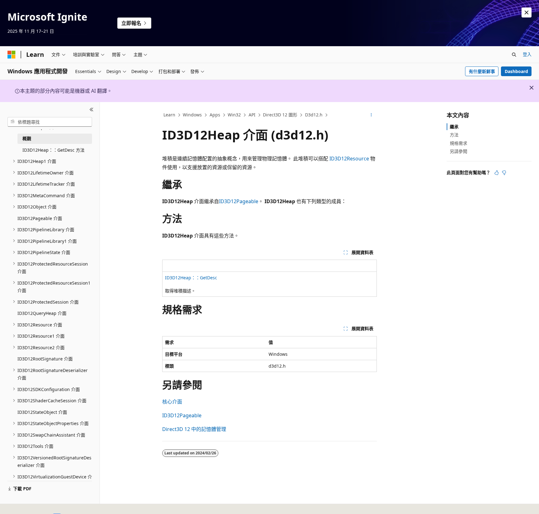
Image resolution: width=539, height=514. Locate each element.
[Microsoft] (11, 55)
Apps (215, 115)
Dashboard (516, 71)
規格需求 (458, 143)
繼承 (454, 127)
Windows (192, 115)
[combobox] (49, 122)
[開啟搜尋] (514, 54)
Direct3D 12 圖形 (280, 115)
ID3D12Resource (349, 158)
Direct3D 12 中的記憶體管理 (194, 429)
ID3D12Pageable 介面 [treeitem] (39, 218)
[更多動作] (371, 115)
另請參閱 (458, 151)
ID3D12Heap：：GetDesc (191, 278)
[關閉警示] (527, 12)
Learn (169, 115)
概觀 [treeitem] (26, 138)
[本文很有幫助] (496, 172)
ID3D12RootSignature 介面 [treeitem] (45, 359)
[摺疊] (91, 110)
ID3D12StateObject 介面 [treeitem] (42, 412)
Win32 (234, 115)
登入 (527, 54)
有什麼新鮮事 (482, 71)
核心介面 (172, 401)
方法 (454, 135)
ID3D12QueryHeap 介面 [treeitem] (41, 313)
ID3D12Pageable (238, 201)
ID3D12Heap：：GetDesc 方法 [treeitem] (53, 150)
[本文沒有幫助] (504, 172)
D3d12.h (314, 115)
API (252, 115)
